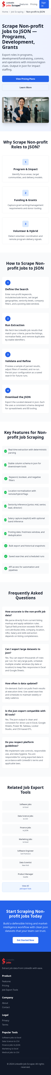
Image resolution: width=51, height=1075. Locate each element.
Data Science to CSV (10, 1041)
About (5, 1003)
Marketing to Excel (10, 1048)
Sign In (43, 4)
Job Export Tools (10, 989)
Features (24, 4)
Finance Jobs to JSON (11, 1045)
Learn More (26, 87)
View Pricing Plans (25, 78)
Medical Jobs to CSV (10, 1052)
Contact (6, 1007)
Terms (5, 1024)
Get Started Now (25, 940)
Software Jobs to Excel (11, 1037)
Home (5, 11)
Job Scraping (17, 11)
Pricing (33, 4)
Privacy (5, 1020)
